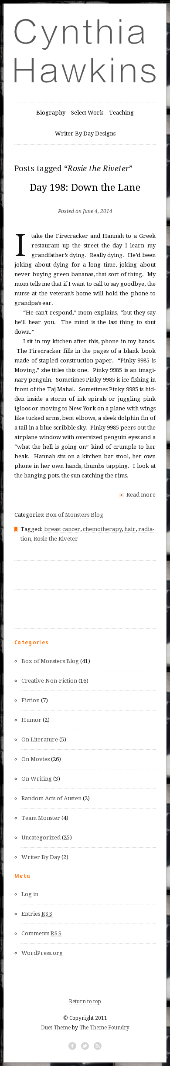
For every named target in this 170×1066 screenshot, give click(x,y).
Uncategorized (41, 837)
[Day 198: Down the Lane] (85, 197)
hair (130, 529)
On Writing (36, 778)
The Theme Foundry (104, 1028)
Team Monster (40, 818)
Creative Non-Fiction (49, 680)
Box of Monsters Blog (74, 514)
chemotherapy (102, 529)
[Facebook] (72, 1046)
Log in (29, 894)
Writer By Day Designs (85, 133)
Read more (141, 494)
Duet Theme (56, 1028)
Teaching (121, 112)
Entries (37, 913)
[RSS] (98, 1046)
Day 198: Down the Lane (85, 187)
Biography (50, 112)
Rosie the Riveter (56, 538)
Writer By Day (40, 857)
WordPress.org (42, 953)
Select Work (87, 112)
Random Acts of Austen (51, 798)
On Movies (35, 759)
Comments (41, 933)
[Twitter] (85, 1046)
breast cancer (62, 529)
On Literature (39, 739)
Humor (31, 720)
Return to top (85, 1001)
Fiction (30, 700)
